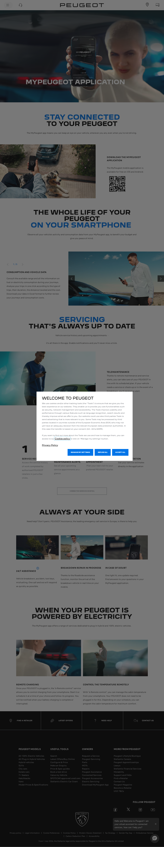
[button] (80, 452)
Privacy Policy (50, 445)
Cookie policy (62, 438)
